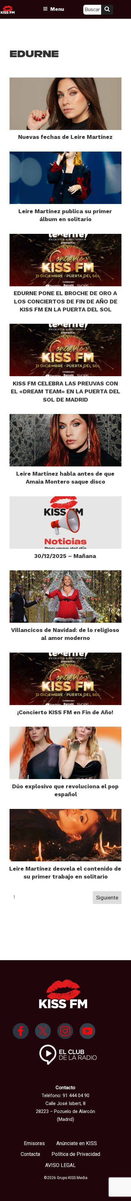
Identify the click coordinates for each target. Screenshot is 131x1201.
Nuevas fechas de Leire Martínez (65, 136)
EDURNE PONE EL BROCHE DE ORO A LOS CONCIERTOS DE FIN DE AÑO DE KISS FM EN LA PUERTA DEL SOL (65, 301)
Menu (57, 9)
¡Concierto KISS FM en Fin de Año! (65, 712)
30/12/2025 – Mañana (65, 556)
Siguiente (107, 897)
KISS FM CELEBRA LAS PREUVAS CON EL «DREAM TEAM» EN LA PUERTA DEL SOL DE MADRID (65, 391)
